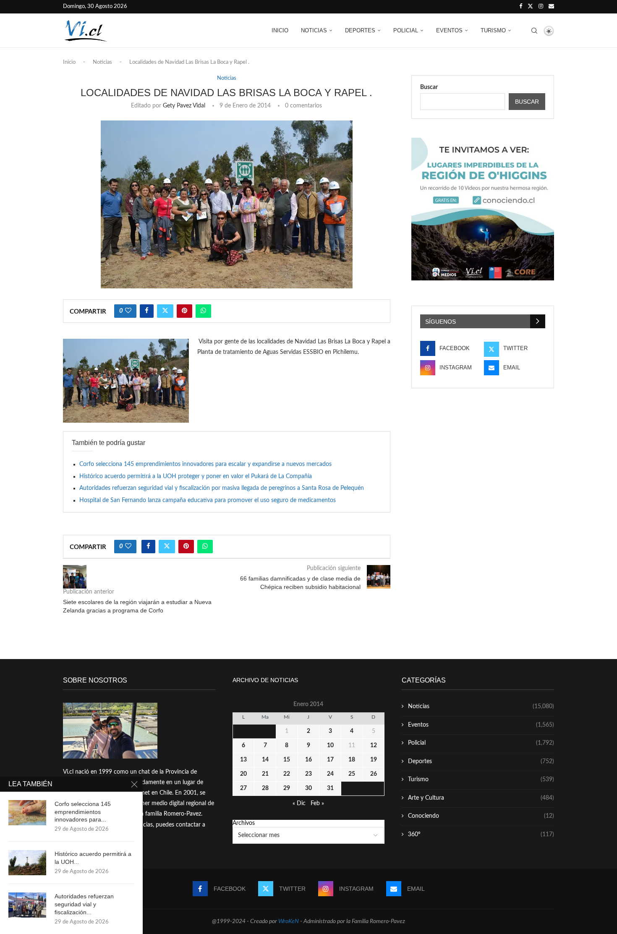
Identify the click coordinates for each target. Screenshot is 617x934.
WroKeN (288, 921)
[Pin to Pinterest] (184, 311)
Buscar (429, 87)
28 (265, 788)
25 (351, 774)
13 (243, 760)
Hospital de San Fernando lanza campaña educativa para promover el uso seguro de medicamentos (207, 500)
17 (330, 760)
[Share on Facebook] (147, 311)
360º (481, 834)
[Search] (534, 30)
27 (243, 788)
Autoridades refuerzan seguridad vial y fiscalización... (84, 904)
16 (308, 760)
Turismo (493, 30)
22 (286, 774)
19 (373, 760)
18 (351, 760)
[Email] (551, 6)
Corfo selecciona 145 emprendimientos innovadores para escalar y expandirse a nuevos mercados (205, 464)
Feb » (317, 803)
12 (373, 745)
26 (373, 774)
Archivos (244, 823)
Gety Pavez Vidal (184, 106)
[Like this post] (128, 311)
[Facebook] (520, 6)
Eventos (449, 30)
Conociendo (481, 816)
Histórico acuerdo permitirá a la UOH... (93, 857)
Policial (405, 30)
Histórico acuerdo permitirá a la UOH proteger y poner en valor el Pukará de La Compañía (195, 476)
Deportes (360, 30)
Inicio (280, 30)
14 (265, 760)
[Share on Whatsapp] (203, 311)
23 (308, 774)
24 (330, 774)
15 (286, 760)
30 (308, 788)
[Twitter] (530, 6)
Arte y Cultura (481, 798)
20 (243, 774)
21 (265, 774)
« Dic (299, 803)
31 (330, 788)
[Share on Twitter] (165, 311)
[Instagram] (541, 6)
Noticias (314, 30)
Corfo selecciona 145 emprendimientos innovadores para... (83, 812)
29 (286, 788)
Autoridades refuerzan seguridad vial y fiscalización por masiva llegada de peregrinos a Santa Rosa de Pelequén (221, 488)
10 (330, 745)
